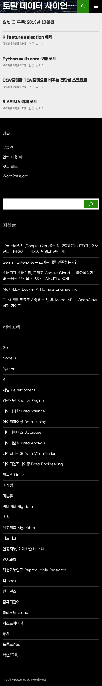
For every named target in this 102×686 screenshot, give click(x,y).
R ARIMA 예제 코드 (20, 101)
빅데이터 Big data (18, 506)
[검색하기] (91, 204)
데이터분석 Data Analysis (24, 443)
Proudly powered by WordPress (24, 680)
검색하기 (9, 196)
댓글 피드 (10, 166)
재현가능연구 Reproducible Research (34, 570)
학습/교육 (10, 655)
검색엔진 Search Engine (23, 400)
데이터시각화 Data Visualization (29, 453)
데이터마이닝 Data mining (24, 422)
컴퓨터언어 (11, 602)
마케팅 (8, 485)
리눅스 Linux (13, 475)
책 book (9, 581)
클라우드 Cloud (15, 612)
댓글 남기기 (36, 44)
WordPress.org (15, 176)
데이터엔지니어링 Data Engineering (33, 464)
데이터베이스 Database (22, 432)
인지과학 (9, 559)
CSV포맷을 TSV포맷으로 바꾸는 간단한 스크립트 (45, 80)
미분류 (8, 496)
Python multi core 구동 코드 (29, 58)
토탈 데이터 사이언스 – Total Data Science (40, 6)
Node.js (9, 358)
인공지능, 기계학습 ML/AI (23, 549)
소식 (6, 517)
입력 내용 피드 (14, 157)
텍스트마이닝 (13, 623)
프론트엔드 (11, 644)
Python (9, 369)
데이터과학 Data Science (24, 411)
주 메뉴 (95, 6)
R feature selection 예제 (27, 37)
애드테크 (9, 538)
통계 (6, 634)
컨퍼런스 (9, 591)
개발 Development (19, 390)
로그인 (8, 148)
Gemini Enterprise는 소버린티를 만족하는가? (39, 262)
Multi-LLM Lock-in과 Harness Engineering (40, 289)
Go (5, 347)
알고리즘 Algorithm (19, 528)
